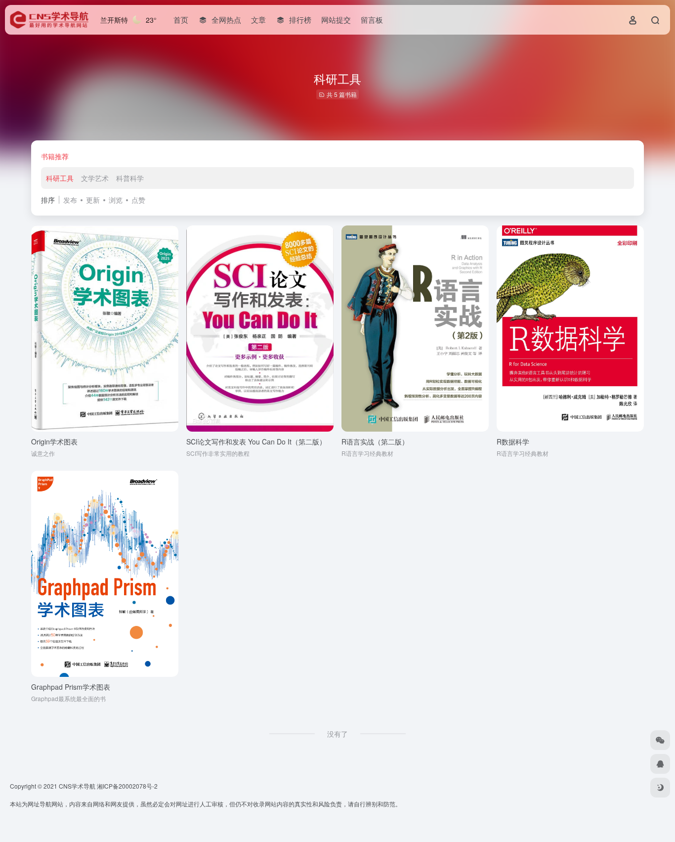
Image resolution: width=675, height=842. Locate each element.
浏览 (116, 200)
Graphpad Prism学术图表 (70, 687)
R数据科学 (513, 441)
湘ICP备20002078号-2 (127, 786)
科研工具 (60, 178)
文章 (258, 19)
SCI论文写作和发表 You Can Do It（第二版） (256, 441)
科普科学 (130, 178)
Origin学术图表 (54, 441)
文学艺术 (95, 178)
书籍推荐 (55, 156)
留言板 (372, 19)
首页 (180, 19)
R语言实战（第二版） (375, 441)
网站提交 (336, 19)
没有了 (337, 734)
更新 (93, 200)
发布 (70, 200)
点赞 (138, 200)
